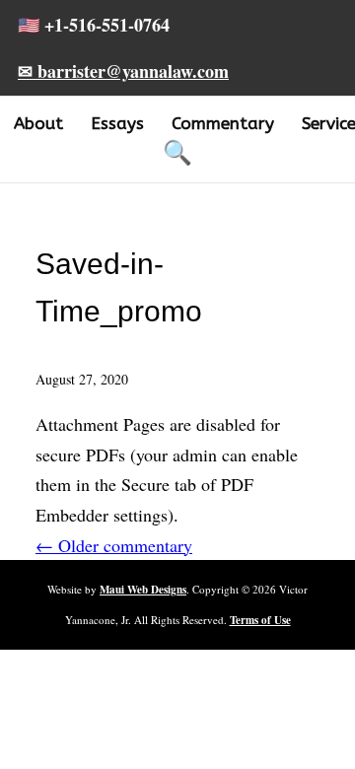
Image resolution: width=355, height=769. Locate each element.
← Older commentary (114, 545)
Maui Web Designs (143, 589)
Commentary (223, 123)
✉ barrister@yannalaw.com (123, 71)
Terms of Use (260, 620)
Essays (117, 123)
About (38, 123)
